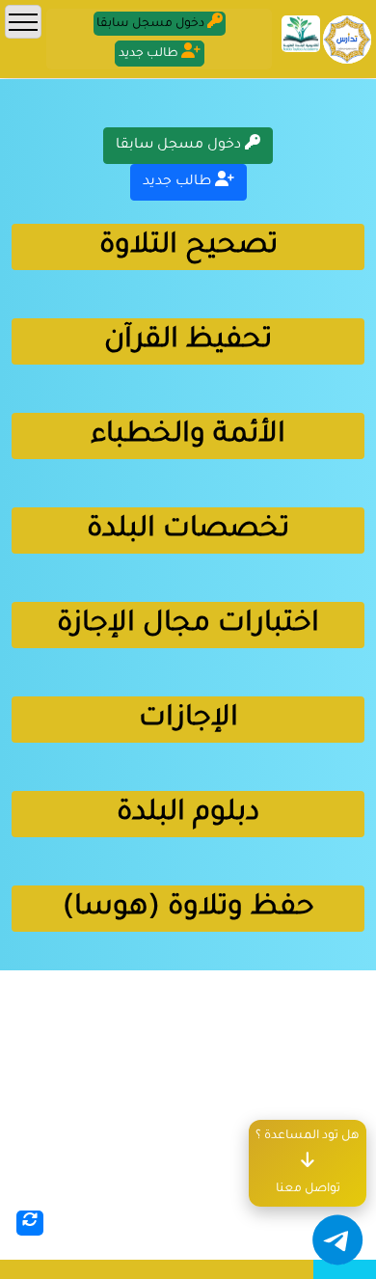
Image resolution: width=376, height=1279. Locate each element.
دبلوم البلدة (188, 814)
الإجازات (188, 719)
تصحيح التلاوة (188, 246)
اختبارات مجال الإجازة (188, 625)
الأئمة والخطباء (188, 436)
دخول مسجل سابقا (180, 145)
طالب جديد (179, 182)
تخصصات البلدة (188, 530)
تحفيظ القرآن (188, 341)
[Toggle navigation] (23, 22)
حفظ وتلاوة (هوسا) (188, 908)
